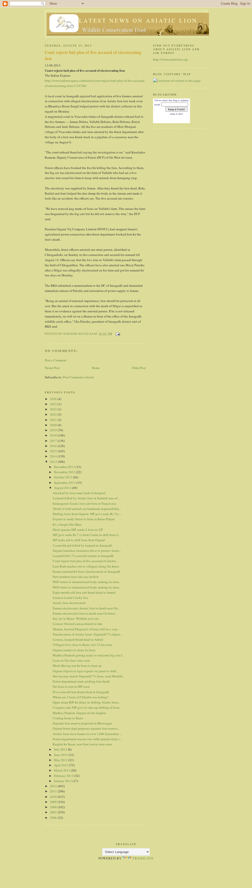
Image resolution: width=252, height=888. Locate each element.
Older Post (139, 368)
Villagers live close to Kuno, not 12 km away (82, 644)
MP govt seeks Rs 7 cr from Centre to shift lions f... (86, 535)
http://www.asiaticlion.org (170, 59)
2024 (54, 409)
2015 (54, 451)
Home (96, 368)
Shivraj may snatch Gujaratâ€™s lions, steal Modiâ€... (89, 676)
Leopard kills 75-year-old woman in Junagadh (83, 555)
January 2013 (63, 781)
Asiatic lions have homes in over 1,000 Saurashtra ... (87, 734)
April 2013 (61, 765)
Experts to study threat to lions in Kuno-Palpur (84, 519)
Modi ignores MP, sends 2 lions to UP (78, 529)
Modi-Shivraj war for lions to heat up (77, 665)
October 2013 (63, 477)
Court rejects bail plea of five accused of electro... (85, 561)
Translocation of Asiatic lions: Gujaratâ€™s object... (87, 634)
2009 (54, 802)
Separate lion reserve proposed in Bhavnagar (82, 723)
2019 (54, 430)
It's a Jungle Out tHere (67, 524)
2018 (54, 435)
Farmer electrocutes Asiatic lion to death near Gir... (86, 608)
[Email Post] (117, 333)
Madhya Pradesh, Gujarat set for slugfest (79, 713)
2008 (54, 807)
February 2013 (64, 775)
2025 (54, 404)
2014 (54, 456)
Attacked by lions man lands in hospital (79, 493)
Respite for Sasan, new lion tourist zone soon (82, 744)
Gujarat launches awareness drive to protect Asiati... (87, 550)
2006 (54, 817)
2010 (54, 796)
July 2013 (61, 749)
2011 (54, 791)
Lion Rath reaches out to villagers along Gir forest (86, 566)
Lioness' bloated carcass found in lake (78, 623)
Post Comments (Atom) (78, 377)
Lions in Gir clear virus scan (71, 660)
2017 (54, 440)
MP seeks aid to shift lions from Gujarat (79, 540)
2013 (54, 461)
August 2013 (63, 488)
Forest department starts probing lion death (81, 681)
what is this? (176, 114)
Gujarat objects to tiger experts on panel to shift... (85, 671)
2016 (54, 446)
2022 (54, 414)
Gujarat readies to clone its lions (74, 650)
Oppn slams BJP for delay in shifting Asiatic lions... (87, 702)
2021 (54, 420)
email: (157, 104)
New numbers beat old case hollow (76, 576)
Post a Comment (55, 360)
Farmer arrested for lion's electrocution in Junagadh (86, 571)
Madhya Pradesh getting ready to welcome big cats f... (88, 655)
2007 (54, 812)
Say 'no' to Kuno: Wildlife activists (76, 618)
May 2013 (61, 760)
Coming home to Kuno (68, 718)
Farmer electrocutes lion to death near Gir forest (84, 613)
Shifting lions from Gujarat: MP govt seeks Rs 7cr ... (87, 514)
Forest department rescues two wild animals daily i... (87, 739)
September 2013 (65, 482)
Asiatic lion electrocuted (69, 603)
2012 (54, 786)
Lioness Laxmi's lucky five (70, 597)
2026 (54, 399)
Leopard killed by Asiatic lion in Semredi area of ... (86, 498)
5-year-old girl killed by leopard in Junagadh (82, 545)
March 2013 (62, 770)
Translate (143, 858)
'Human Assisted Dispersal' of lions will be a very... (86, 629)
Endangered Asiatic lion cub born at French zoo (84, 503)
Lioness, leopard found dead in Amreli (78, 639)
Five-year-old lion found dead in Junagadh (81, 692)
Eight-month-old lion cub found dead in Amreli (84, 592)
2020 (54, 425)
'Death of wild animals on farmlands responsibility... (87, 508)
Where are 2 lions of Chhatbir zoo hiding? (81, 697)
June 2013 (61, 755)
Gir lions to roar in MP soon (71, 686)
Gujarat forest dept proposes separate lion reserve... (86, 728)
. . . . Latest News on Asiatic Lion (128, 20)
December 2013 (65, 467)
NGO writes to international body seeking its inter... (87, 582)
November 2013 (65, 472)
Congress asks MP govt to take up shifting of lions (86, 707)
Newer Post (52, 368)
